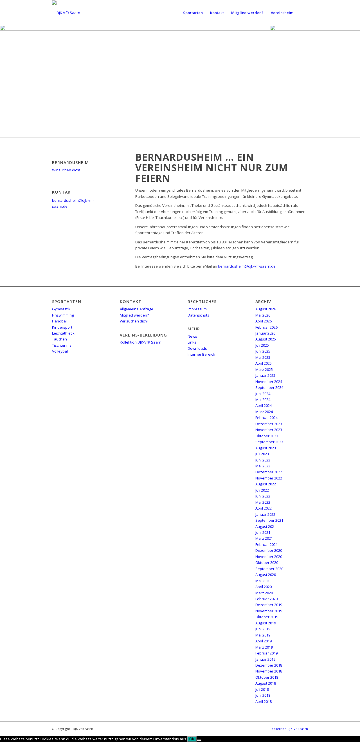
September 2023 (269, 441)
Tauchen (59, 339)
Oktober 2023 (266, 435)
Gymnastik (61, 308)
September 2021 (269, 520)
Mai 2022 (262, 502)
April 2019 (263, 641)
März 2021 (264, 538)
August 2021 (265, 526)
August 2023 (265, 447)
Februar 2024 (266, 417)
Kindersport (62, 327)
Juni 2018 (262, 695)
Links (192, 342)
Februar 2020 (266, 598)
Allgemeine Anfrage (136, 308)
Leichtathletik (63, 333)
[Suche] (302, 12)
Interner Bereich (201, 354)
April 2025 (263, 363)
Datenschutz (198, 315)
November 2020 (268, 556)
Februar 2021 (266, 544)
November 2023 (268, 429)
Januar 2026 (265, 333)
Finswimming (63, 315)
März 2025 (264, 369)
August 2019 (265, 623)
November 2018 (268, 671)
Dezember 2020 (268, 550)
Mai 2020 (262, 580)
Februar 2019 (266, 653)
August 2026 (265, 308)
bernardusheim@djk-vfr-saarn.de (247, 266)
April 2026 (263, 321)
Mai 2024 (262, 399)
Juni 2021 (262, 532)
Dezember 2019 (268, 604)
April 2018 (263, 701)
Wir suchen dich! (66, 169)
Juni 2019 (262, 628)
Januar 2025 (265, 375)
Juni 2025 (262, 351)
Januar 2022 (265, 514)
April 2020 (263, 586)
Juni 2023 (262, 460)
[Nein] (199, 740)
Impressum (197, 308)
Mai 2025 (262, 357)
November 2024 (268, 381)
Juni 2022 (262, 496)
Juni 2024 (262, 393)
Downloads (197, 348)
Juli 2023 (262, 453)
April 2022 (263, 508)
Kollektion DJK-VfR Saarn (140, 342)
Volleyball (60, 351)
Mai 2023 (262, 465)
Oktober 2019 (266, 616)
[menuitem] (192, 12)
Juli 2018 (262, 689)
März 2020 (264, 592)
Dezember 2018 (268, 665)
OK (192, 739)
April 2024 (263, 405)
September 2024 (269, 387)
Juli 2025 (262, 345)
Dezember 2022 (268, 471)
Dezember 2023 (268, 423)
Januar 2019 (265, 659)
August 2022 (265, 484)
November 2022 (268, 478)
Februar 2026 (266, 327)
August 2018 (265, 683)
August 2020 (265, 574)
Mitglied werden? (134, 315)
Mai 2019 (262, 635)
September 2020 (269, 568)
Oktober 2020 (266, 562)
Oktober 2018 (266, 677)
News (192, 336)
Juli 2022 (262, 490)
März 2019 (264, 647)
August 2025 (265, 339)
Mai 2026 (262, 315)
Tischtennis (61, 345)
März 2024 (264, 411)
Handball (60, 321)
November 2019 (268, 610)
